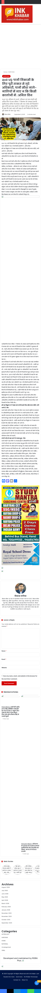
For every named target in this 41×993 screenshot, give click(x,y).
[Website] (20, 612)
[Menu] (39, 15)
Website (4, 667)
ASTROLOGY (5, 934)
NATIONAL (5, 944)
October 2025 (6, 919)
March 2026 (5, 903)
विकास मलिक (7, 114)
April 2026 (5, 900)
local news (19, 977)
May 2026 (5, 897)
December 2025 (7, 913)
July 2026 (5, 890)
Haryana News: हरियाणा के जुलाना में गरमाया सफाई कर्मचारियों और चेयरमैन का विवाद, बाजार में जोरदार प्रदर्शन (30, 847)
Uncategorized (6, 947)
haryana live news (9, 977)
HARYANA (11, 72)
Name (4, 651)
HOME (4, 940)
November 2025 (7, 916)
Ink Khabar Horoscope (31, 977)
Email (4, 659)
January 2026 (6, 910)
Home (5, 72)
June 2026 (5, 893)
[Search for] (35, 15)
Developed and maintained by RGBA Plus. (20, 959)
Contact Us (16, 980)
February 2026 (6, 906)
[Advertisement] (20, 47)
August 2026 (6, 887)
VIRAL (3, 950)
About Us (25, 980)
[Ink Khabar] (17, 14)
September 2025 (7, 923)
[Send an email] (11, 114)
